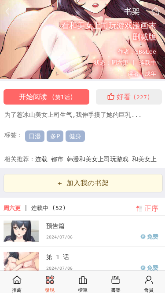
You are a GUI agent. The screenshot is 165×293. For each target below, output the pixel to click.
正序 (151, 208)
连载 (43, 159)
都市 (59, 159)
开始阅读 (46, 97)
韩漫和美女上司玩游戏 (99, 159)
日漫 (35, 136)
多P (55, 136)
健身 (75, 136)
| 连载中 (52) (35, 208)
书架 (132, 11)
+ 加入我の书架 (83, 183)
